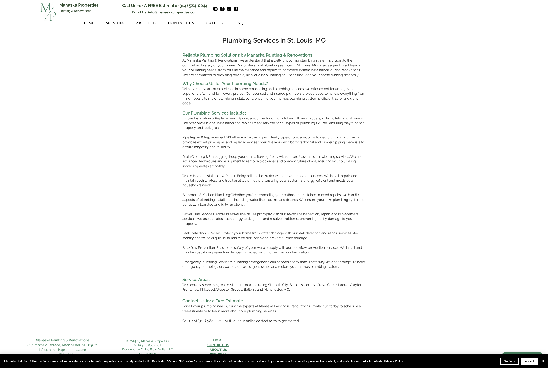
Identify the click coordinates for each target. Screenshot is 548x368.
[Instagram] (215, 9)
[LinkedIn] (229, 9)
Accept (529, 361)
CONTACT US (218, 345)
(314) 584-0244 (192, 5)
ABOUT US (218, 350)
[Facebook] (222, 9)
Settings (509, 361)
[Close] (542, 361)
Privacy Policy (393, 361)
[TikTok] (236, 9)
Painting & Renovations (75, 11)
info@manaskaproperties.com (173, 12)
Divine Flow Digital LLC (157, 349)
